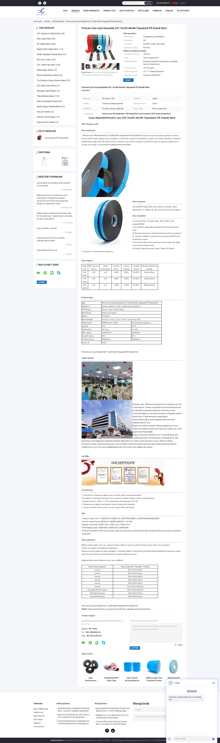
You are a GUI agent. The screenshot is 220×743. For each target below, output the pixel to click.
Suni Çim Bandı (43, 112)
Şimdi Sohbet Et (163, 3)
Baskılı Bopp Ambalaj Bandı (49, 106)
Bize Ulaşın (143, 11)
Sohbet (128, 80)
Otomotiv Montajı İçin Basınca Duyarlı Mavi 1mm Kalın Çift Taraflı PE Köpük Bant (111, 723)
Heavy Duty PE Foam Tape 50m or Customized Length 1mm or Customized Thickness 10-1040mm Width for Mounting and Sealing (173, 679)
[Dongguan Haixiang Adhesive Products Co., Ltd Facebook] (39, 3)
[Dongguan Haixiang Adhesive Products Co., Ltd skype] (60, 272)
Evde (65, 11)
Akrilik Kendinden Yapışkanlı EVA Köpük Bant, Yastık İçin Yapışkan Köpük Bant (74, 709)
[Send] (214, 739)
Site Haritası (39, 727)
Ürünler (75, 11)
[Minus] (213, 682)
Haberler (157, 11)
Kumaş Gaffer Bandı (46, 122)
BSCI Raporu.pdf (90, 124)
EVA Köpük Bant (44, 39)
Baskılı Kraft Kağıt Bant (47, 49)
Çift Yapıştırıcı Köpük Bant (49, 33)
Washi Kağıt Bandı (45, 70)
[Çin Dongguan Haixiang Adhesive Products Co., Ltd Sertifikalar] (44, 161)
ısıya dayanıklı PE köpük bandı (56, 138)
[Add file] (169, 739)
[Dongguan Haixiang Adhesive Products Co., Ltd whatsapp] (47, 273)
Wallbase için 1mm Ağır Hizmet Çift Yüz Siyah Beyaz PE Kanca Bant (112, 716)
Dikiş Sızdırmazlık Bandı (47, 101)
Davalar (169, 11)
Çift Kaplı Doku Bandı (46, 85)
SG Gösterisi (183, 11)
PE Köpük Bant (58, 21)
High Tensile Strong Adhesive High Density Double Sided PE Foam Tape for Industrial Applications (132, 679)
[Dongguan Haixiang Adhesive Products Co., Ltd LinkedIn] (44, 3)
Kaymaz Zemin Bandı (46, 117)
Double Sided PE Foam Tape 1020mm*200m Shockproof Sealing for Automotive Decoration (111, 679)
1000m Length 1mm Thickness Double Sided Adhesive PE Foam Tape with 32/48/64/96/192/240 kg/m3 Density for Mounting (154, 679)
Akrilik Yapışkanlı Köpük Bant (49, 54)
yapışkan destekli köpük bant (138, 609)
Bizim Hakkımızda (91, 11)
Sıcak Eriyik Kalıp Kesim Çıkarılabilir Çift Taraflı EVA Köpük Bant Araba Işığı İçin (74, 722)
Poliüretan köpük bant (96, 609)
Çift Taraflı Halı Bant (46, 65)
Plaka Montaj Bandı (45, 96)
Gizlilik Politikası (57, 740)
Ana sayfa (38, 21)
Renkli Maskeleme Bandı (48, 75)
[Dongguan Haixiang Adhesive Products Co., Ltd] (41, 11)
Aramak (148, 3)
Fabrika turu (109, 11)
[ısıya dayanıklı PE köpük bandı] (39, 138)
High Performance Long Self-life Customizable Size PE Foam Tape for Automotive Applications (91, 679)
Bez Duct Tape (43, 59)
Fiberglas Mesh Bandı (46, 91)
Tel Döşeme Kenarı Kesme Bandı (51, 80)
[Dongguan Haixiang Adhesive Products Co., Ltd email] (40, 273)
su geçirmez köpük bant (116, 609)
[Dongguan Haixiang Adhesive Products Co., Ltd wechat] (53, 273)
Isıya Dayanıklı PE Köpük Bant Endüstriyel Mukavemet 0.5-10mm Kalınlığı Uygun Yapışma (112, 710)
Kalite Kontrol (127, 11)
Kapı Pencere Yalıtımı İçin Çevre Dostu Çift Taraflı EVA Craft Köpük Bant (73, 716)
